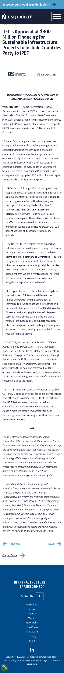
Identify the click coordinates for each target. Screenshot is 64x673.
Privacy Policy (10, 660)
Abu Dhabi (32, 604)
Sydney (32, 636)
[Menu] (57, 16)
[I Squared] (17, 16)
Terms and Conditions (48, 656)
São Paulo (32, 627)
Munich (32, 618)
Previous (15, 544)
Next (51, 544)
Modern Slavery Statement (29, 660)
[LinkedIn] (32, 650)
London (32, 609)
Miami (32, 613)
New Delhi (32, 622)
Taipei (32, 640)
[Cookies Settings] (4, 667)
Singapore (32, 631)
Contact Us (27, 596)
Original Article (9, 555)
